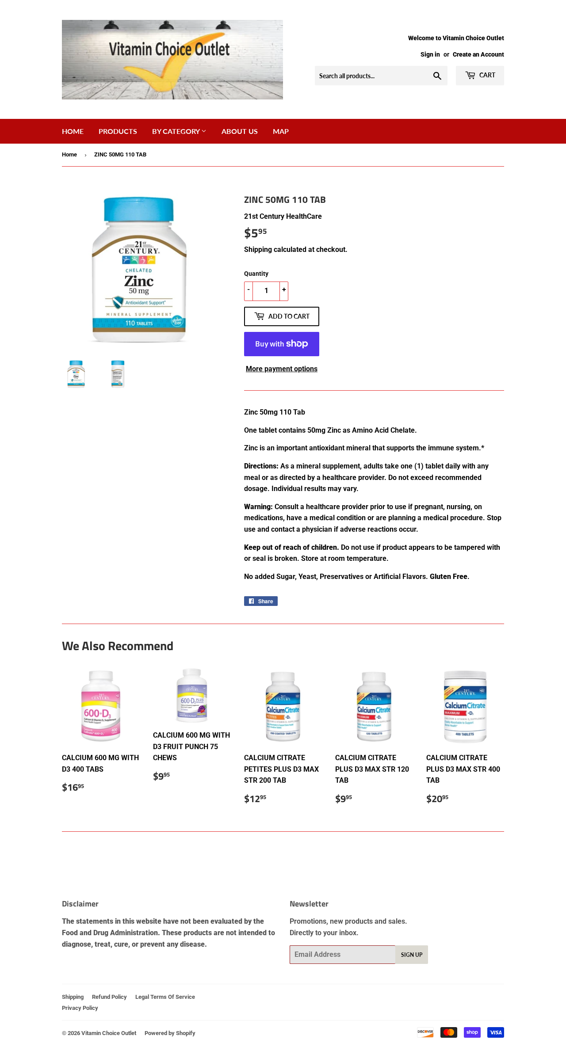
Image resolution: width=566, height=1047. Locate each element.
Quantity (256, 273)
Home (73, 131)
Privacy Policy (80, 1008)
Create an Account (478, 54)
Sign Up (411, 955)
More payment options (281, 369)
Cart (486, 75)
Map (281, 131)
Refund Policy (109, 997)
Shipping (258, 249)
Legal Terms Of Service (165, 997)
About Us (240, 131)
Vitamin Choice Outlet (108, 1033)
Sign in (430, 54)
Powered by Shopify (170, 1033)
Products (118, 131)
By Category (176, 131)
